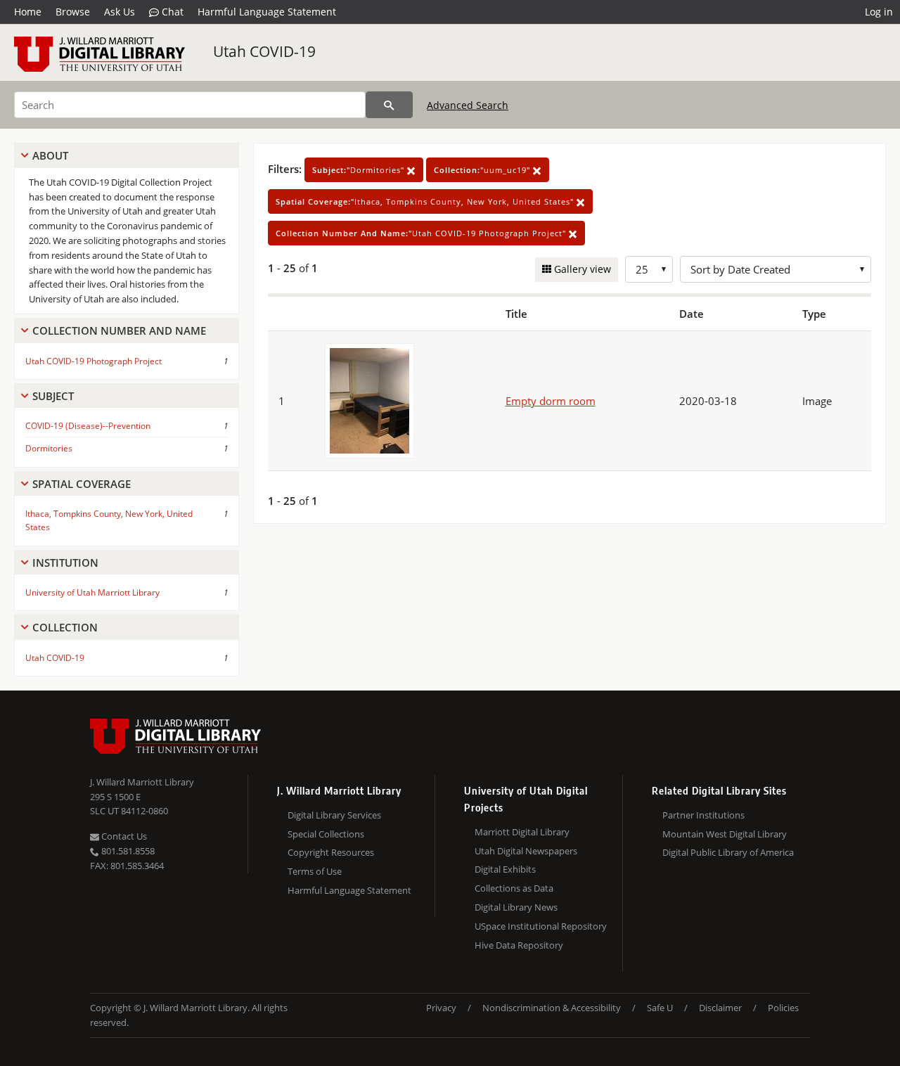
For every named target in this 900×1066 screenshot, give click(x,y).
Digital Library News (516, 907)
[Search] (389, 104)
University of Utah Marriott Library (92, 592)
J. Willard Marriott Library (142, 782)
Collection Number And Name (119, 330)
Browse (73, 11)
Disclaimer (720, 1007)
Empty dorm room (551, 401)
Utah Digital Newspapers (526, 851)
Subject (53, 396)
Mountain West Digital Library (724, 834)
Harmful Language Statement (267, 11)
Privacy (441, 1007)
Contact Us (123, 836)
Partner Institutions (703, 815)
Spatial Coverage (81, 484)
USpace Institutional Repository (541, 926)
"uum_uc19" (483, 170)
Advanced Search (467, 105)
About (50, 155)
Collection (65, 627)
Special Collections (326, 834)
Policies (783, 1007)
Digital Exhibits (505, 869)
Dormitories (48, 448)
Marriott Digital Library (522, 832)
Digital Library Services (334, 815)
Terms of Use (315, 871)
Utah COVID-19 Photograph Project (93, 361)
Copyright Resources (331, 852)
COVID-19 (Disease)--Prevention (87, 426)
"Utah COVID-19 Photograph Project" (422, 233)
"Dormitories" (359, 170)
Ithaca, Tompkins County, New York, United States (109, 520)
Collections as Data (514, 888)
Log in (879, 11)
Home (27, 11)
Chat (171, 11)
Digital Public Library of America (728, 852)
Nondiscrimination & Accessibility (551, 1007)
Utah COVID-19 (264, 51)
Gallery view (581, 269)
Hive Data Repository (519, 945)
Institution (65, 563)
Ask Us (119, 11)
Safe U (660, 1007)
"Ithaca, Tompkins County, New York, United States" (426, 201)
